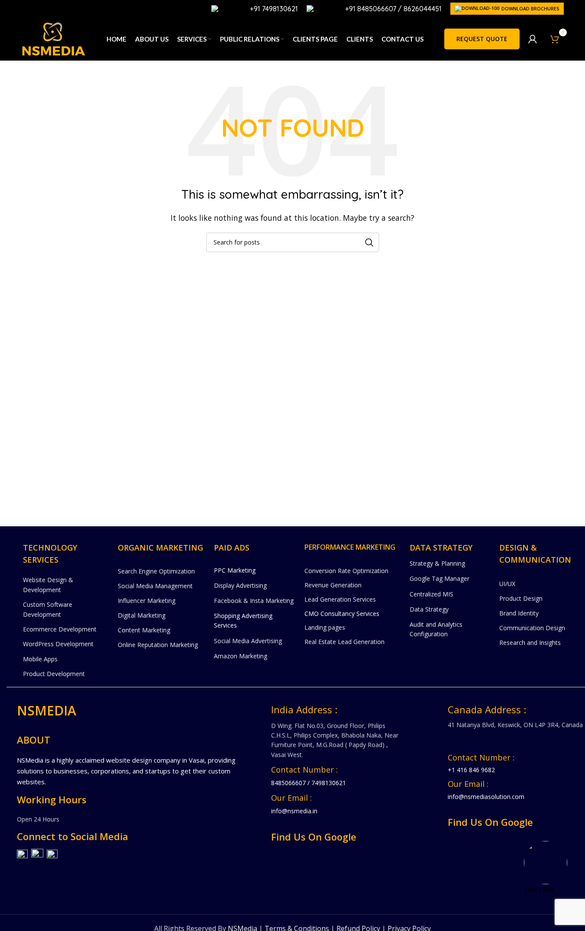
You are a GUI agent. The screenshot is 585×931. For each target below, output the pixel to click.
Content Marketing (144, 630)
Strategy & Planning (437, 563)
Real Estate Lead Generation (344, 642)
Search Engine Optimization (156, 571)
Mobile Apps (40, 659)
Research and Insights (530, 642)
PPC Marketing (234, 570)
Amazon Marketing (240, 656)
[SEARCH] (369, 242)
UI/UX (507, 584)
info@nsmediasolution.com (486, 796)
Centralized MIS (431, 594)
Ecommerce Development (60, 629)
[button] (545, 862)
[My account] (532, 39)
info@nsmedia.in (294, 811)
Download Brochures (530, 8)
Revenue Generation (333, 585)
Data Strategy (429, 609)
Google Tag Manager (439, 578)
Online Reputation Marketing (158, 645)
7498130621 (328, 783)
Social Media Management (155, 586)
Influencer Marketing (146, 600)
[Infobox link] (254, 8)
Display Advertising (240, 585)
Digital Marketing (141, 615)
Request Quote (481, 39)
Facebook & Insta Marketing (254, 600)
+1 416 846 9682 (471, 770)
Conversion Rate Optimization (346, 571)
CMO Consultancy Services (341, 613)
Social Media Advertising (248, 641)
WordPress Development (58, 644)
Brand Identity (519, 613)
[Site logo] (53, 38)
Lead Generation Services (340, 599)
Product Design (521, 598)
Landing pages (324, 627)
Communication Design (532, 628)
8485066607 (288, 783)
